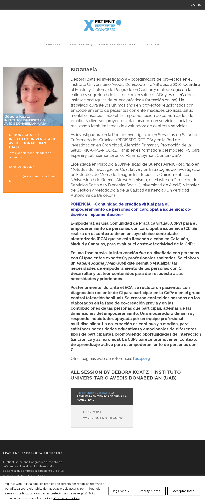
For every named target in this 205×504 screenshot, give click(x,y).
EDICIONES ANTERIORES (117, 44)
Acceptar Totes (183, 491)
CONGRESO (54, 44)
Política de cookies (66, 498)
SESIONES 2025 (80, 44)
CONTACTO (151, 44)
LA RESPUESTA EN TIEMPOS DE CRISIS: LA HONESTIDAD (102, 396)
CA (193, 4)
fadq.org (141, 358)
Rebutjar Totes (150, 491)
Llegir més (118, 491)
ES (199, 4)
